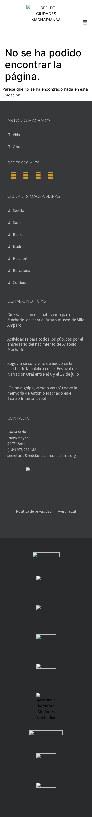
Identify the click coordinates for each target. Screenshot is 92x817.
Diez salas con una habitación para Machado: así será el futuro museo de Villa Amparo (45, 320)
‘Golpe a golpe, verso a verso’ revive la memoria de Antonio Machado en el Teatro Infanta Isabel (42, 393)
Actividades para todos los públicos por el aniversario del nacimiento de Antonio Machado (45, 344)
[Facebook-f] (13, 176)
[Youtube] (50, 176)
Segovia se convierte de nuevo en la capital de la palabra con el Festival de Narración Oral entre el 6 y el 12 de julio (43, 368)
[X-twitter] (26, 176)
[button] (6, 22)
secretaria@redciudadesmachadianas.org (41, 455)
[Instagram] (38, 176)
